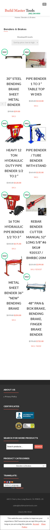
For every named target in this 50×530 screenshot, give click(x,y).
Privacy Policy (11, 396)
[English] (7, 482)
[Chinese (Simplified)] (5, 482)
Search (38, 447)
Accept (36, 524)
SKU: (12, 84)
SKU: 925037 (36, 232)
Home (17, 17)
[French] (9, 482)
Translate (20, 488)
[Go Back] (3, 103)
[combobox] (25, 465)
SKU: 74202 (36, 312)
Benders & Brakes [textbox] (30, 466)
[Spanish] (12, 482)
